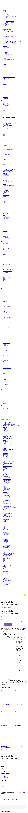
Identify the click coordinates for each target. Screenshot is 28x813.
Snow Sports (5, 124)
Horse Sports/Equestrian (8, 85)
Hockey (4, 84)
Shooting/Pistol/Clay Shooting (9, 123)
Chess (4, 192)
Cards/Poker (5, 190)
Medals (4, 33)
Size (2, 621)
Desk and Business (7, 317)
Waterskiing (5, 146)
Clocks (4, 311)
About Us (8, 12)
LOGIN (4, 23)
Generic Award (6, 345)
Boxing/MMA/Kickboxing (8, 59)
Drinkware (5, 374)
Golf (4, 79)
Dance (4, 72)
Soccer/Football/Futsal (7, 125)
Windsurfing (5, 148)
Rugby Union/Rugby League (9, 117)
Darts (4, 202)
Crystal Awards (6, 65)
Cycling (4, 66)
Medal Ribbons (6, 104)
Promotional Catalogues (11, 16)
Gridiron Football (6, 217)
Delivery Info (8, 19)
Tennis (4, 134)
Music (4, 249)
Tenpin (4, 135)
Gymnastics (5, 218)
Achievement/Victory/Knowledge (10, 171)
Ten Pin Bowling (6, 277)
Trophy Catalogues (10, 15)
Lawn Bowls (5, 95)
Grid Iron (5, 216)
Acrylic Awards (6, 306)
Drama (4, 203)
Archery (5, 44)
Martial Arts (5, 103)
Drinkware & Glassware (8, 31)
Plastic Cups (5, 360)
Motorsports (5, 105)
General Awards (6, 343)
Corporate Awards (7, 29)
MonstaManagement (15, 799)
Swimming (5, 128)
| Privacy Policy (19, 792)
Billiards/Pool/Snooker (7, 57)
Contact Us (8, 18)
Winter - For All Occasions (8, 149)
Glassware (5, 301)
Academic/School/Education (9, 42)
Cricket (4, 64)
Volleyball (5, 140)
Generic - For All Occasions (9, 77)
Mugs (4, 392)
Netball (4, 110)
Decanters (5, 373)
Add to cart (8, 624)
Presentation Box (6, 327)
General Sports (6, 344)
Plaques (4, 159)
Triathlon (5, 280)
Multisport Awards (7, 248)
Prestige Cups (6, 361)
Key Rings (5, 90)
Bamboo (5, 366)
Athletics (5, 46)
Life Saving (5, 97)
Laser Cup (5, 350)
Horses (4, 226)
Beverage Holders (7, 368)
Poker (4, 259)
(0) (3, 9)
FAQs (7, 17)
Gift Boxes (5, 384)
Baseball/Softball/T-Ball (8, 54)
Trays (4, 332)
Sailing (4, 122)
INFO (4, 11)
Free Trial (5, 25)
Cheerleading (6, 191)
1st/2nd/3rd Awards (7, 154)
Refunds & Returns (10, 21)
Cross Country (6, 195)
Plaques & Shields (7, 35)
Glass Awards (6, 78)
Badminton (5, 52)
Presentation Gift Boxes (8, 397)
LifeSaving (5, 98)
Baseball (5, 53)
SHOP (4, 10)
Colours (2, 684)
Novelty (4, 111)
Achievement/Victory (7, 170)
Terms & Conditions (10, 22)
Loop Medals (6, 238)
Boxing (4, 58)
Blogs (7, 14)
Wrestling (5, 291)
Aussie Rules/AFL (7, 47)
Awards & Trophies (7, 28)
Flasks (4, 379)
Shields (4, 164)
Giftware (5, 32)
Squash (4, 126)
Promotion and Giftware (8, 36)
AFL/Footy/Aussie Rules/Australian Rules (12, 41)
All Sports (5, 43)
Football (5, 208)
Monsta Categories (18, 628)
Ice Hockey (5, 231)
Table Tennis (5, 133)
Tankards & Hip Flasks (8, 403)
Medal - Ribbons (6, 244)
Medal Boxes (6, 246)
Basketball (5, 55)
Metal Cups (5, 355)
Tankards (5, 402)
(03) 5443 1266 (6, 24)
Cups (4, 30)
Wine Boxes (5, 408)
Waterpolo (5, 145)
